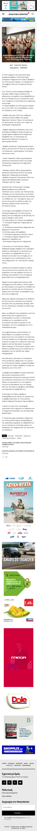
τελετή (19, 438)
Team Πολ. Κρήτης (20, 65)
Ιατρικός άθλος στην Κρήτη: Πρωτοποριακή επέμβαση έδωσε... (16, 443)
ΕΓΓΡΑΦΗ (17, 813)
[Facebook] (4, 782)
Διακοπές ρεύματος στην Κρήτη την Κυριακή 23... (18, 451)
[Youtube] (20, 782)
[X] (15, 782)
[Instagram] (9, 782)
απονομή (11, 436)
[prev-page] (3, 457)
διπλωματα (18, 436)
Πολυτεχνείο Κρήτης (9, 438)
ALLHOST (23, 828)
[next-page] (6, 457)
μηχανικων (27, 436)
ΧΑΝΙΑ (18, 52)
